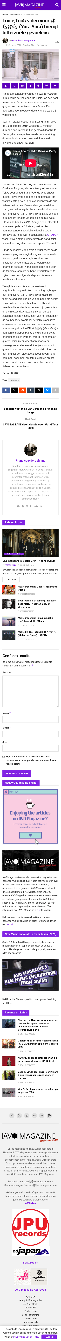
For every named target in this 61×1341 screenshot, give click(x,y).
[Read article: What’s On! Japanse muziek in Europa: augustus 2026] (8, 1092)
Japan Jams (30, 1318)
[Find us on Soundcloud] (41, 1115)
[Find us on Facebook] (11, 1115)
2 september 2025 (26, 639)
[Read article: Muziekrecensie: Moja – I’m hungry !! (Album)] (8, 589)
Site (4, 742)
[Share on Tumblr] (30, 85)
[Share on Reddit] (22, 85)
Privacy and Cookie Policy (26, 1336)
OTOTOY (52, 234)
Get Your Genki (30, 1304)
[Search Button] (57, 5)
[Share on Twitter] (14, 85)
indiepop (14, 380)
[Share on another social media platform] (55, 85)
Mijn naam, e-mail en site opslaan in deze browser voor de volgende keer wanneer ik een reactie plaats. (31, 760)
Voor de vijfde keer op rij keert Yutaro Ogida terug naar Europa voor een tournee (38, 1075)
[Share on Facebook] (6, 85)
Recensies (15, 15)
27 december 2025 (27, 594)
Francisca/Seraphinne (23, 40)
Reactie (7, 672)
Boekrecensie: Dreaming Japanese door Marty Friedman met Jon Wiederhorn (37, 603)
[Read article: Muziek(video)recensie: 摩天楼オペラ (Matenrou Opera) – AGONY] (8, 635)
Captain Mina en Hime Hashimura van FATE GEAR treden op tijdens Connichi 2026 (38, 1043)
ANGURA (30, 1296)
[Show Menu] (4, 5)
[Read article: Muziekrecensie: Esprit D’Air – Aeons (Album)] (30, 543)
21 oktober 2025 (26, 625)
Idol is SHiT (30, 1307)
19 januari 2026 (27, 565)
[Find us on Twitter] (19, 1115)
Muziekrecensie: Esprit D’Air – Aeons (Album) (29, 560)
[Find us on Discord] (49, 1115)
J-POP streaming (30, 1315)
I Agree (49, 1337)
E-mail (7, 727)
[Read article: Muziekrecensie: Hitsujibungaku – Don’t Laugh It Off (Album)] (8, 621)
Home (5, 15)
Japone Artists (30, 1322)
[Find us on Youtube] (34, 1115)
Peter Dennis (10, 565)
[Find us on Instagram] (26, 1115)
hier (39, 910)
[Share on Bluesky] (46, 85)
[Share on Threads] (38, 85)
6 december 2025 (26, 611)
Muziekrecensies (30, 15)
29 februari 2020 (13, 45)
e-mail (10, 924)
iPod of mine (30, 1311)
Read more (13, 579)
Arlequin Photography (30, 1300)
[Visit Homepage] (30, 5)
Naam (6, 713)
